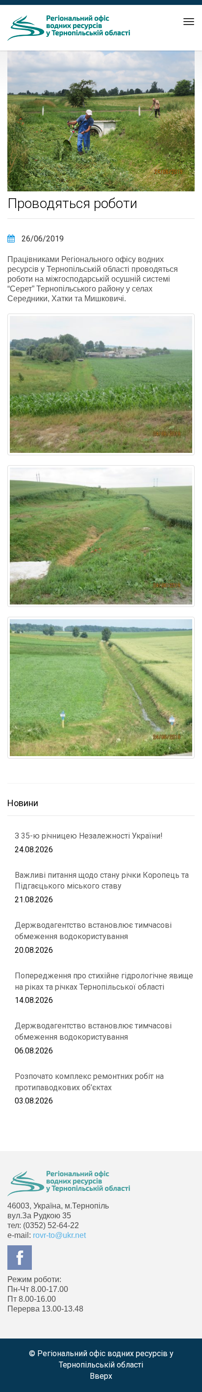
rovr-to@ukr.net (59, 1235)
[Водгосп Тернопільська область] (68, 28)
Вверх (101, 1376)
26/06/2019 (42, 238)
